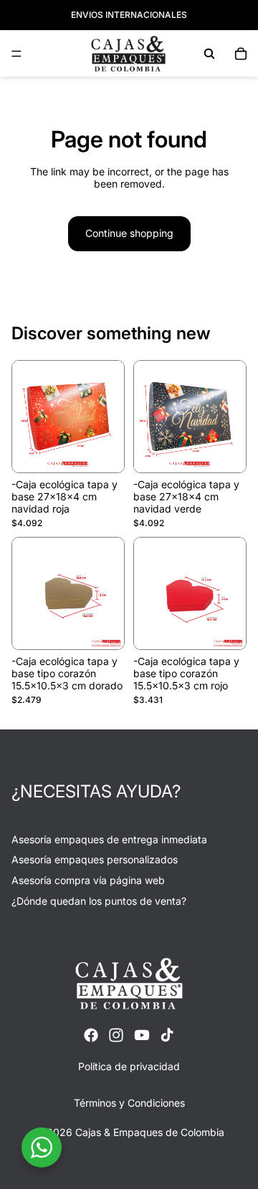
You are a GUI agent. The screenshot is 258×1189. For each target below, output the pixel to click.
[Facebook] (91, 1035)
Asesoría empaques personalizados (94, 859)
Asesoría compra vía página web (88, 880)
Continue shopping (129, 233)
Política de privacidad (129, 1066)
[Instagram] (116, 1035)
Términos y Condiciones (129, 1103)
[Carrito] (241, 53)
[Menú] (16, 53)
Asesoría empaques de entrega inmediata (109, 839)
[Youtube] (141, 1035)
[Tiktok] (167, 1035)
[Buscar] (209, 53)
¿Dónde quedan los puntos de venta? (98, 901)
